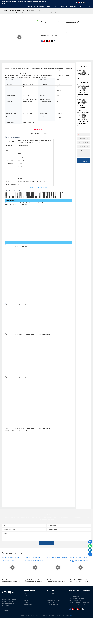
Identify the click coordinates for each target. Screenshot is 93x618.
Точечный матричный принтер (53, 604)
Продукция (26, 595)
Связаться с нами (28, 604)
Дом (25, 593)
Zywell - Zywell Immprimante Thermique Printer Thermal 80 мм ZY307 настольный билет (83, 106)
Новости (26, 600)
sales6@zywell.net (81, 598)
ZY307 (39, 10)
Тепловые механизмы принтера (53, 600)
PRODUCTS (10, 10)
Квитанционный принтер (31, 10)
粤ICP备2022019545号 (64, 615)
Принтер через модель (19, 10)
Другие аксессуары (50, 605)
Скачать (26, 602)
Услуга (25, 596)
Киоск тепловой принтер (51, 598)
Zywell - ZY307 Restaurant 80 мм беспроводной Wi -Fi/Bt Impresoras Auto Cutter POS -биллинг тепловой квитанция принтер (83, 93)
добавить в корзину (84, 82)
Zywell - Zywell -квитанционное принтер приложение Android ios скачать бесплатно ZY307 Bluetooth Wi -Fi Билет (83, 79)
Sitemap (71, 615)
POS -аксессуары (50, 602)
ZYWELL (4, 10)
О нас (25, 598)
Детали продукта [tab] (37, 63)
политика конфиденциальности (31, 605)
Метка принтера (49, 595)
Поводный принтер (50, 593)
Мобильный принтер (50, 596)
